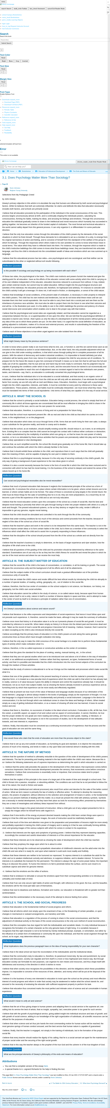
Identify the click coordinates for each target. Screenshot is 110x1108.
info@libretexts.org (40, 1105)
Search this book (5, 36)
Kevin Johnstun (15, 188)
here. (46, 1066)
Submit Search (6, 43)
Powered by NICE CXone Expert (32, 1098)
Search (6, 166)
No (34, 1090)
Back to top (6, 1083)
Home (12, 171)
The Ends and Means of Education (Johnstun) (88, 171)
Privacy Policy (77, 1103)
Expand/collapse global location (106, 170)
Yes (25, 1090)
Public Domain (7, 1077)
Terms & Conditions (89, 1103)
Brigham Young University (18, 190)
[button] (7, 130)
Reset (3, 58)
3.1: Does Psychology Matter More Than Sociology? (31, 1075)
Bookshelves (26, 171)
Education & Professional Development (51, 171)
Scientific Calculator (11, 115)
